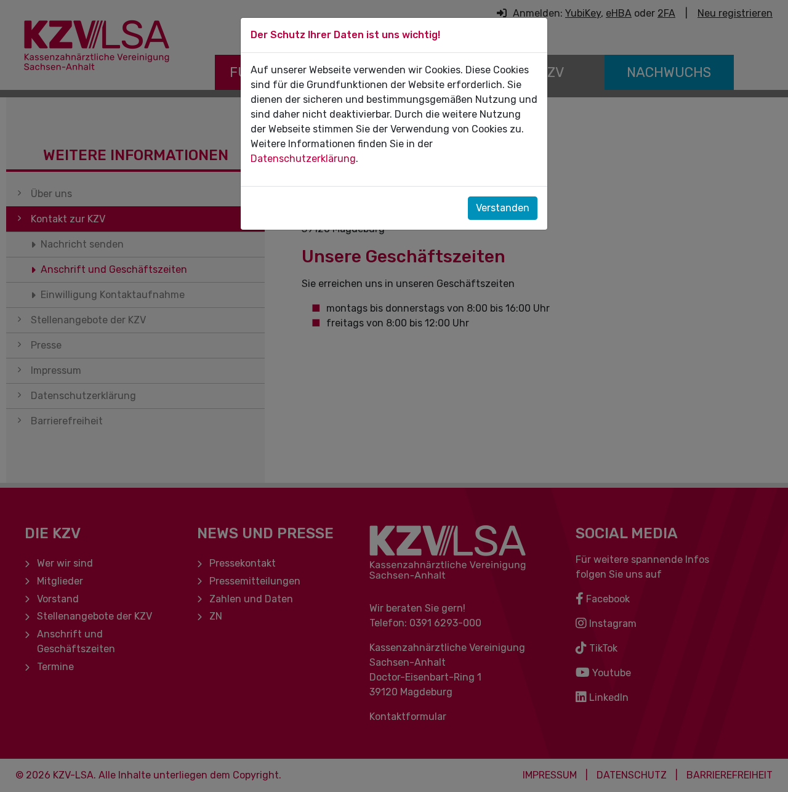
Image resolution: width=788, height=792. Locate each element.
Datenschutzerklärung (303, 158)
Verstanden (502, 208)
